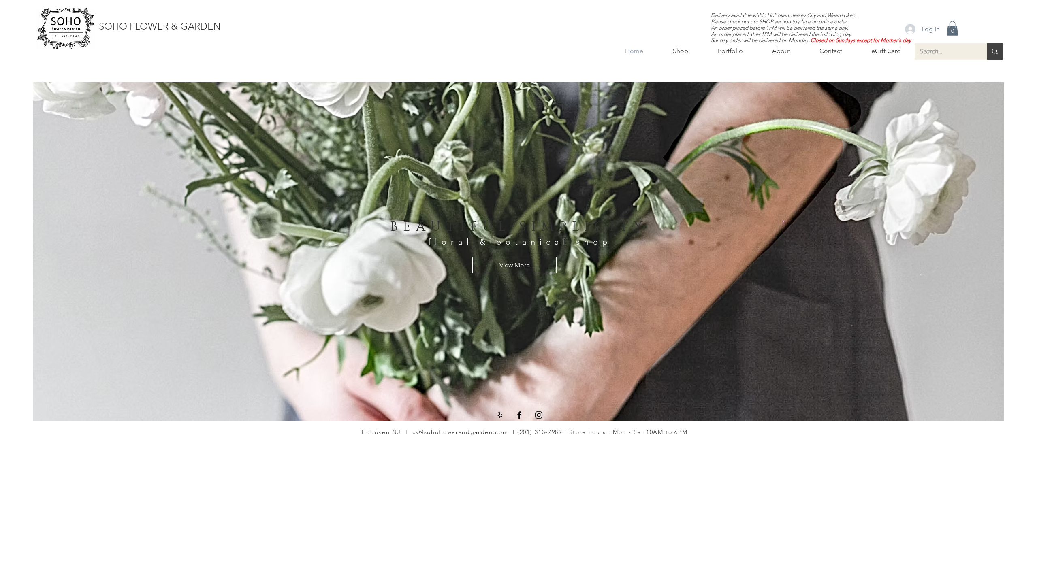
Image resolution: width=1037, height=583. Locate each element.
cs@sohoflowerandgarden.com (460, 432)
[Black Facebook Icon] (519, 415)
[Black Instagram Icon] (539, 415)
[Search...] (995, 51)
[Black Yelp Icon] (500, 415)
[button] (952, 28)
